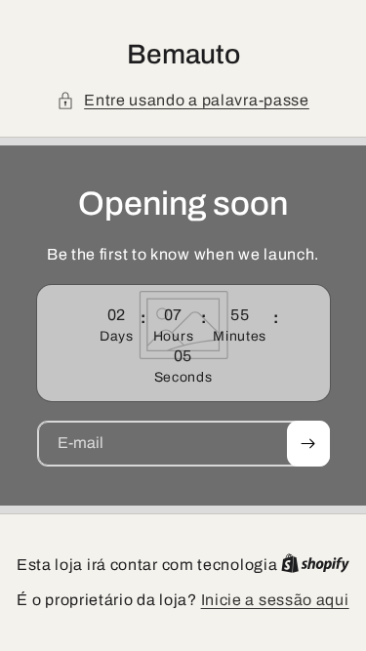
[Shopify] (315, 564)
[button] (183, 100)
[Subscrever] (308, 444)
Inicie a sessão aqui (275, 599)
